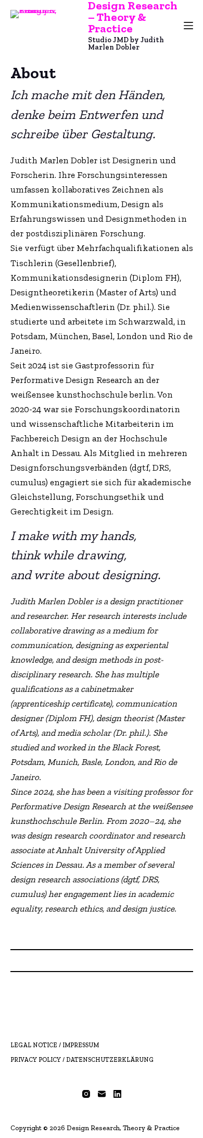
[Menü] (188, 25)
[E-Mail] (102, 1094)
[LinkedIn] (117, 1094)
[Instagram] (86, 1094)
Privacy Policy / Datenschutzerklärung (82, 1059)
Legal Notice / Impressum (54, 1045)
